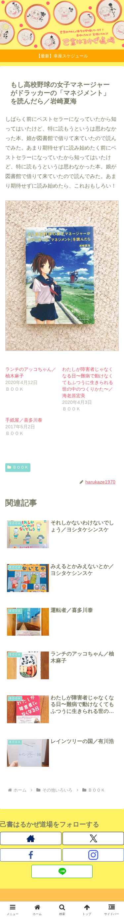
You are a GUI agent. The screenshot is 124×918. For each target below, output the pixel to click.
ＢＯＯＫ (20, 467)
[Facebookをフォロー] (31, 855)
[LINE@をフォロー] (62, 871)
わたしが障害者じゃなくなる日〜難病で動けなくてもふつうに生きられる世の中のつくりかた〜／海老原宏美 (87, 382)
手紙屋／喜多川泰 (23, 420)
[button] (111, 825)
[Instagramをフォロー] (93, 855)
